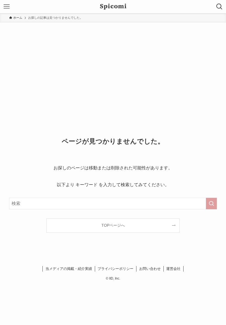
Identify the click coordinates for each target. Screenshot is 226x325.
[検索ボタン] (219, 6)
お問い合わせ (150, 269)
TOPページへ (113, 225)
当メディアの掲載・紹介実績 (68, 269)
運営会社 (173, 269)
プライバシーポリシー (115, 269)
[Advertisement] (113, 63)
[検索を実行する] (211, 203)
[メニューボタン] (6, 6)
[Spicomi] (113, 6)
